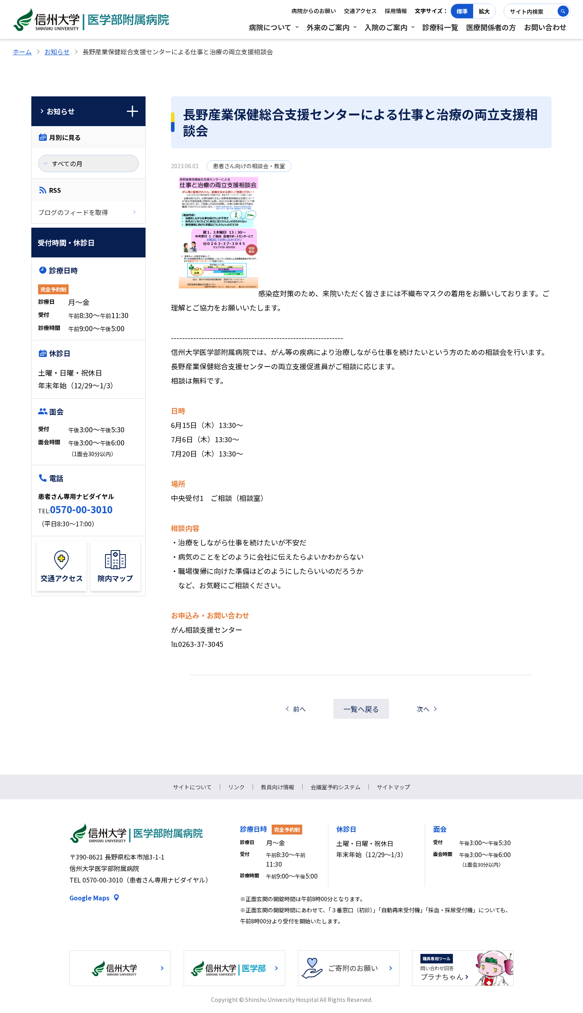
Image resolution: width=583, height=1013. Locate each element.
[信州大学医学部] (234, 968)
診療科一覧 (440, 27)
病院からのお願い (314, 11)
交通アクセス (360, 11)
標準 (462, 11)
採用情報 (396, 11)
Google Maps (89, 897)
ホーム (22, 51)
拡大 (484, 11)
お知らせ (57, 51)
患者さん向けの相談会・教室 (249, 166)
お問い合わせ (545, 27)
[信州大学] (120, 968)
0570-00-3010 (81, 509)
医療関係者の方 (491, 27)
